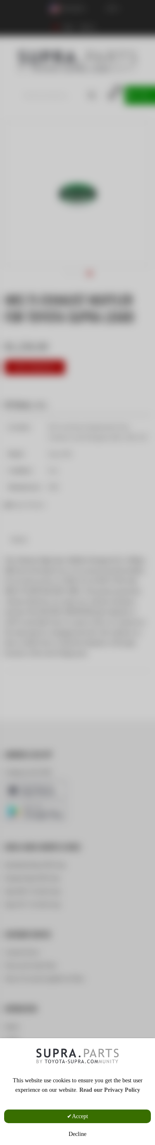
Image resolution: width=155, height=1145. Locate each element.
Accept (80, 1116)
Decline (77, 1134)
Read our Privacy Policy (109, 1090)
